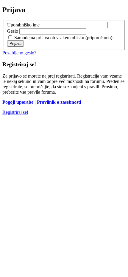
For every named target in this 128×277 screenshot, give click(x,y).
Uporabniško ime (23, 24)
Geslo (12, 31)
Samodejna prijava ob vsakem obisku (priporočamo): (63, 37)
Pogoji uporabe (17, 102)
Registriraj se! (15, 112)
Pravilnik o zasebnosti (59, 102)
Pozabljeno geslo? (19, 52)
